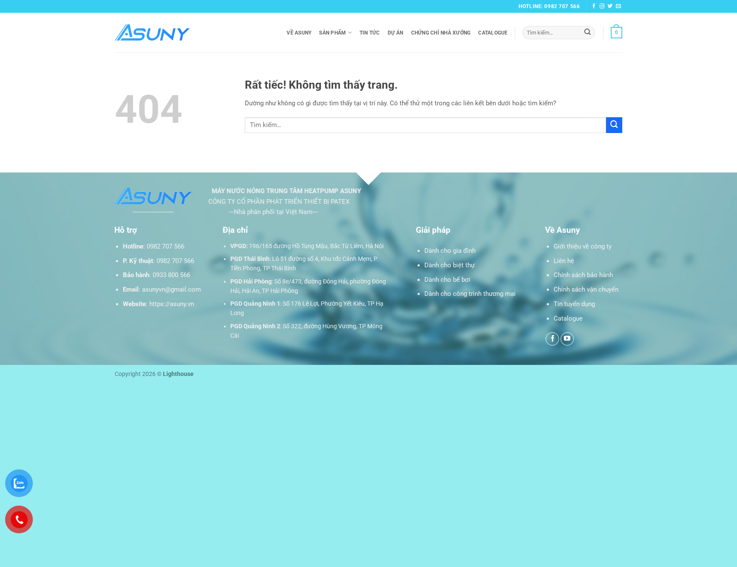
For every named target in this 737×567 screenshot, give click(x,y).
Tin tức (370, 33)
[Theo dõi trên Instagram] (602, 6)
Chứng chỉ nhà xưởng (441, 33)
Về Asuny (299, 33)
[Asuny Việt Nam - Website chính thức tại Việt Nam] (152, 32)
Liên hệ (564, 261)
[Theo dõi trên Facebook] (594, 6)
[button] (616, 32)
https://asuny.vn (171, 304)
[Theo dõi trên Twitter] (610, 6)
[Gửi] (587, 32)
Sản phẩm (332, 33)
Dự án (395, 33)
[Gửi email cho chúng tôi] (618, 6)
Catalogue (493, 33)
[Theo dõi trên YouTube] (567, 339)
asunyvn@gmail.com (171, 289)
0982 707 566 (165, 246)
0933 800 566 (171, 275)
